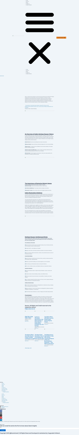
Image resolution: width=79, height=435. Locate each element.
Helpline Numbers (29, 4)
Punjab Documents (6, 391)
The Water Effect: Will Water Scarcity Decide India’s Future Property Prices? (48, 319)
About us (27, 70)
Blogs (27, 71)
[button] (39, 37)
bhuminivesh (2, 75)
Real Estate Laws (4, 389)
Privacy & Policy (4, 388)
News (3, 386)
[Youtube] (1, 418)
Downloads (3, 390)
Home (27, 69)
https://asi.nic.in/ (30, 309)
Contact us (28, 72)
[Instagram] (1, 415)
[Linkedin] (1, 420)
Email (0, 427)
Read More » (27, 321)
